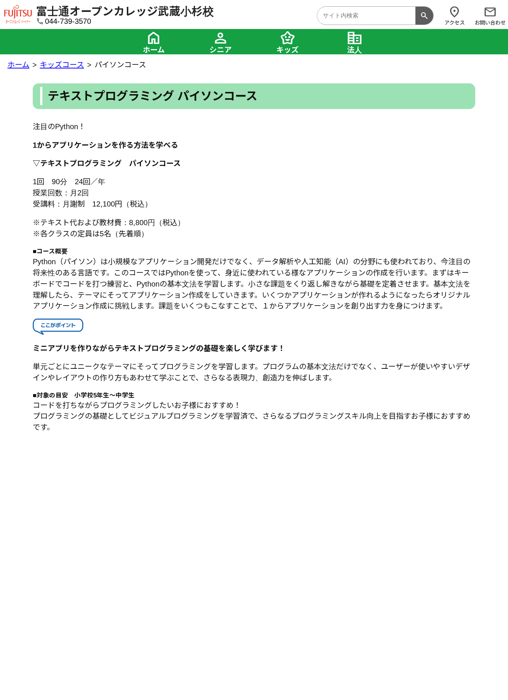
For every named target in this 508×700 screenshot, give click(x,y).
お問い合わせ (490, 15)
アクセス (454, 15)
